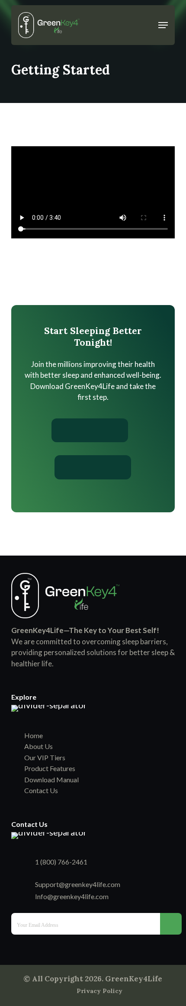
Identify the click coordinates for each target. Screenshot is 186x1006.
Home (33, 735)
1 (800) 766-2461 (61, 862)
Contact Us (41, 790)
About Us (38, 746)
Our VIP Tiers (44, 757)
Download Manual (51, 779)
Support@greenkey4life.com (77, 884)
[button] (163, 25)
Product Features (49, 768)
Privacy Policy (99, 991)
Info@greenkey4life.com (72, 896)
